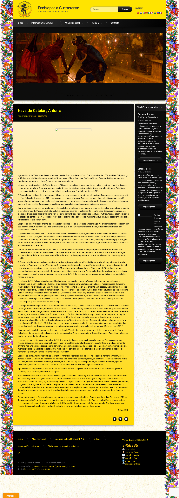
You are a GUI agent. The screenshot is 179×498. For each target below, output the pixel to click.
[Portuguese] (155, 13)
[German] (146, 13)
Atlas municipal (72, 23)
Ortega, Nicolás (145, 169)
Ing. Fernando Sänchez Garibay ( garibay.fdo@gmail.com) (53, 466)
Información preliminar (42, 23)
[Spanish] (160, 13)
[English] (141, 13)
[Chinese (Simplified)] (138, 13)
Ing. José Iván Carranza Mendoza (37, 469)
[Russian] (157, 13)
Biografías (42, 116)
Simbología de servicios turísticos (63, 446)
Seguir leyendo (153, 160)
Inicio (20, 23)
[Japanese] (152, 13)
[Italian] (149, 13)
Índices (95, 23)
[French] (144, 13)
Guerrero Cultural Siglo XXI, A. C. (70, 439)
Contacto (114, 23)
